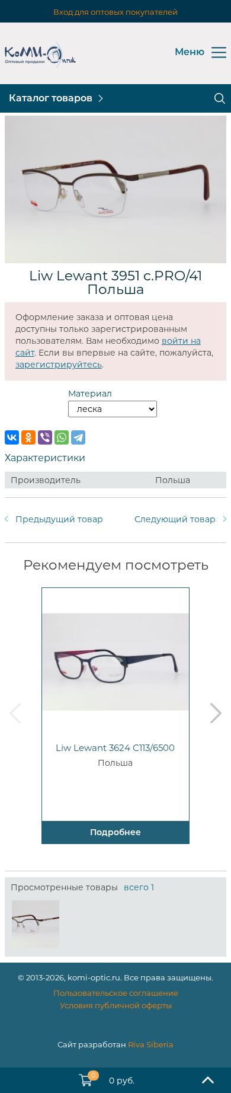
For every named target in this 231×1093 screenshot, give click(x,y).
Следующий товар (175, 519)
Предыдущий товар (59, 519)
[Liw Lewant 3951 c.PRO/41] (35, 924)
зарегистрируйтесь (58, 364)
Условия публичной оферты (116, 1005)
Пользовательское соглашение (115, 993)
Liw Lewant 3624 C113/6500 (115, 747)
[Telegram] (78, 437)
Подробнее (115, 832)
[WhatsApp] (61, 437)
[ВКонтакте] (12, 437)
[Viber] (45, 437)
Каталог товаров (50, 98)
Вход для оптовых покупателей (115, 12)
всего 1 (139, 887)
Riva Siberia (151, 1044)
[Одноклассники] (28, 437)
